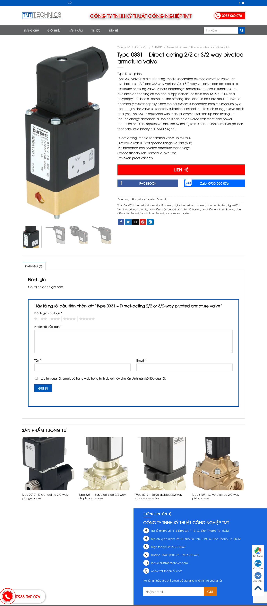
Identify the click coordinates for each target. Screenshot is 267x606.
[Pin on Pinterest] (143, 222)
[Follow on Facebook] (239, 3)
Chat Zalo (258, 568)
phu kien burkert (217, 205)
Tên (37, 360)
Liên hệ (113, 30)
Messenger (258, 580)
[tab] (34, 266)
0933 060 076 (28, 596)
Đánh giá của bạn (48, 313)
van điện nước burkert (162, 209)
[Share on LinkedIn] (150, 222)
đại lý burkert (164, 205)
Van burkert (124, 209)
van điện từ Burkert (188, 209)
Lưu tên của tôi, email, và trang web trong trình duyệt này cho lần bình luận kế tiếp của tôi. (103, 378)
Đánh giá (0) (33, 266)
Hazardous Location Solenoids (210, 47)
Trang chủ (31, 30)
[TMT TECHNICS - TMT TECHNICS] (41, 15)
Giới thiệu (54, 30)
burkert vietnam (145, 205)
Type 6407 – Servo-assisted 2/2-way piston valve (215, 496)
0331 (131, 205)
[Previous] (28, 133)
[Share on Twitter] (128, 222)
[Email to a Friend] (135, 222)
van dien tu (140, 209)
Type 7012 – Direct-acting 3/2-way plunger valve (45, 496)
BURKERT (157, 47)
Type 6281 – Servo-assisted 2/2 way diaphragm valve (102, 496)
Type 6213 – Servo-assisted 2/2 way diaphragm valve (158, 496)
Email (141, 360)
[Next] (104, 133)
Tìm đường (258, 556)
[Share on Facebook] (121, 222)
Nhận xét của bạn (48, 326)
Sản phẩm (76, 30)
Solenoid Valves (177, 47)
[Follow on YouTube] (243, 3)
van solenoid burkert (178, 213)
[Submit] (241, 30)
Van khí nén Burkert (152, 213)
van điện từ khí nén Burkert (218, 209)
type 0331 (234, 205)
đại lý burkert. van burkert (189, 205)
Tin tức (95, 30)
